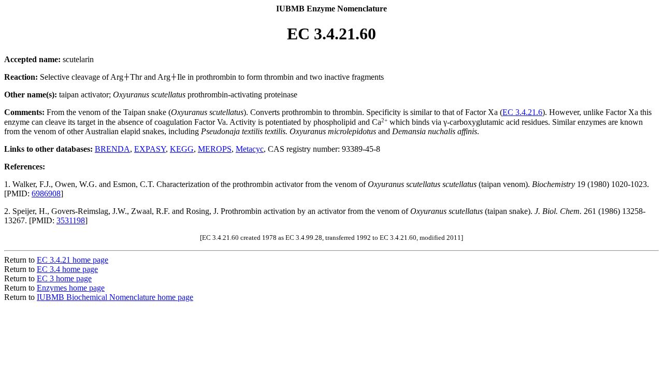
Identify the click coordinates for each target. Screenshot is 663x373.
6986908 (46, 193)
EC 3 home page (64, 278)
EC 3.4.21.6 (522, 112)
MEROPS (215, 149)
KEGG (182, 149)
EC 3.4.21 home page (72, 259)
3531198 (70, 220)
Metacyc (250, 149)
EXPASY (150, 149)
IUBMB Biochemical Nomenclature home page (115, 297)
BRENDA (112, 149)
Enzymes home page (71, 287)
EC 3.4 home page (67, 269)
